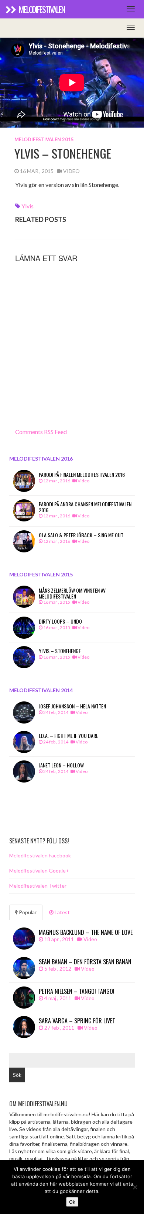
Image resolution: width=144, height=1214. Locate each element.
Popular (27, 912)
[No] (134, 1187)
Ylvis (27, 205)
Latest (62, 912)
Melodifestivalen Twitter (37, 885)
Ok (72, 1202)
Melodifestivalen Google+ (39, 870)
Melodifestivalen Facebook (40, 855)
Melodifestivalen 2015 (44, 139)
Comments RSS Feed (41, 431)
